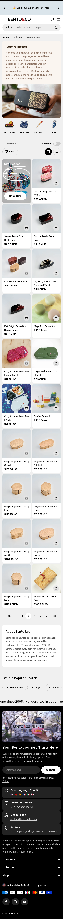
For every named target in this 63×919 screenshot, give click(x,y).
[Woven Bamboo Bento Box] (46, 578)
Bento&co (15, 913)
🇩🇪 (16, 794)
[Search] (56, 27)
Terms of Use (39, 778)
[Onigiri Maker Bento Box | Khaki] (46, 353)
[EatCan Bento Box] (46, 398)
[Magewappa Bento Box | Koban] (46, 533)
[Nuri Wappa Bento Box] (16, 263)
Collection (18, 37)
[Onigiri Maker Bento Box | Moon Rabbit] (16, 353)
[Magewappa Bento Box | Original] (46, 443)
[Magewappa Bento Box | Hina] (16, 488)
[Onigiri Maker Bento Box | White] (16, 398)
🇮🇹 (28, 794)
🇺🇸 (11, 794)
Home (5, 37)
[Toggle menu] (4, 19)
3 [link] (28, 615)
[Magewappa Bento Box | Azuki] (16, 533)
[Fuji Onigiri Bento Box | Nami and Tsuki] (46, 263)
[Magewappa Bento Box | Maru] (16, 578)
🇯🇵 (32, 794)
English (39, 885)
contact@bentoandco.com (23, 819)
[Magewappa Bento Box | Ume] (46, 488)
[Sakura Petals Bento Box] (46, 218)
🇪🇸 (20, 794)
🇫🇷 (24, 794)
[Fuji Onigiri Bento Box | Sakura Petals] (16, 308)
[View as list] (57, 151)
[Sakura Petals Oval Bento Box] (16, 218)
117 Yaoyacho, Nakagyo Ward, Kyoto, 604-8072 (34, 831)
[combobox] (31, 27)
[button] (4, 8)
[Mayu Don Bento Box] (46, 308)
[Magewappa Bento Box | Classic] (16, 443)
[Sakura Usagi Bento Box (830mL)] (46, 173)
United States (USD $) (18, 885)
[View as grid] (48, 151)
